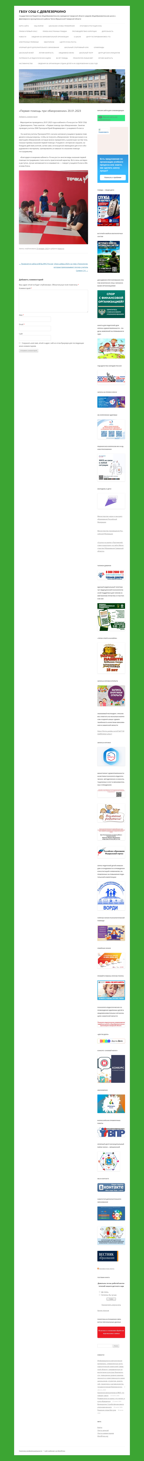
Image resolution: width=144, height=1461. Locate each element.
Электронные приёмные (29, 42)
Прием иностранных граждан (55, 31)
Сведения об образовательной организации (50, 37)
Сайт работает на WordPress (54, 1451)
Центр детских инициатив (109, 53)
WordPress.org (102, 1436)
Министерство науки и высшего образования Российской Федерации (109, 519)
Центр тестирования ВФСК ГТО (98, 37)
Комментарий (25, 288)
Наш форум (38, 26)
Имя (21, 315)
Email (22, 324)
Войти (99, 1427)
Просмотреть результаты (111, 1305)
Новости (22, 37)
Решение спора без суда (106, 1410)
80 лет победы (62, 58)
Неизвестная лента (106, 1269)
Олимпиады (99, 47)
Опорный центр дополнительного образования (39, 47)
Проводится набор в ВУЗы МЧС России (36, 264)
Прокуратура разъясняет (83, 58)
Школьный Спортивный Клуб (76, 47)
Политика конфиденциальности (30, 1451)
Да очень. (105, 1292)
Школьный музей (26, 53)
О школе (77, 37)
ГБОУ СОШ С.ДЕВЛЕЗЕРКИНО (42, 11)
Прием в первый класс (28, 31)
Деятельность (107, 31)
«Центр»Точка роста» (67, 42)
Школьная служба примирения (62, 26)
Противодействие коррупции (84, 31)
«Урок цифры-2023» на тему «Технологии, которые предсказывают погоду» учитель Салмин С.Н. (71, 267)
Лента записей (103, 1430)
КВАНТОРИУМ (49, 42)
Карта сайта (24, 26)
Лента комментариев (105, 1433)
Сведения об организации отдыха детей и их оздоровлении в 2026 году (68, 63)
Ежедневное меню (66, 53)
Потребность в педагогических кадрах (35, 58)
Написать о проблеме (112, 177)
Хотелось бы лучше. (109, 1295)
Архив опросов (103, 1310)
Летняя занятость (46, 53)
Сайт (21, 334)
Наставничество (26, 63)
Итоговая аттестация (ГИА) (91, 26)
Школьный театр (86, 53)
